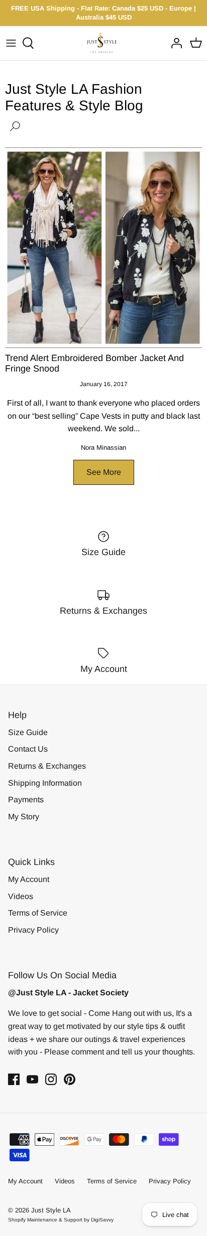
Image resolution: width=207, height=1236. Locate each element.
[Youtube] (32, 1079)
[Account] (174, 43)
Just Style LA (51, 1210)
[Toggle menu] (11, 43)
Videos (20, 896)
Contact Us (28, 749)
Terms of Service (37, 913)
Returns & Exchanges (47, 766)
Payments (26, 799)
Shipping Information (45, 783)
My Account (28, 879)
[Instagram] (51, 1079)
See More (103, 472)
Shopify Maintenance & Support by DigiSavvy (61, 1219)
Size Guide (28, 732)
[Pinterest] (69, 1079)
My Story (23, 816)
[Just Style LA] (103, 43)
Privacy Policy (33, 930)
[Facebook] (14, 1079)
